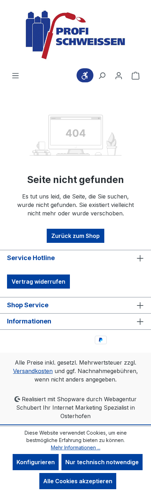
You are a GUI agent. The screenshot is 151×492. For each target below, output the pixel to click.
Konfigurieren (36, 462)
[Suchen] (101, 75)
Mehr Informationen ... (75, 447)
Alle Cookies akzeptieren (77, 481)
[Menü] (15, 75)
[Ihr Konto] (118, 75)
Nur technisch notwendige (102, 462)
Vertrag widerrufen (38, 281)
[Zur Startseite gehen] (75, 35)
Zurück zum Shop (75, 235)
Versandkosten (33, 370)
